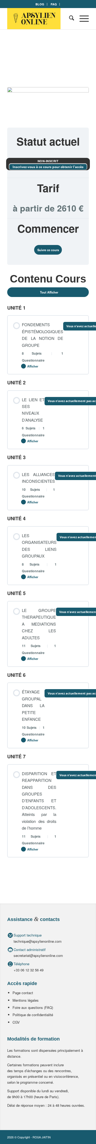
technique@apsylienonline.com (38, 941)
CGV (16, 1022)
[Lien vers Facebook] (77, 1137)
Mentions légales (26, 1000)
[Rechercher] (69, 18)
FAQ (54, 4)
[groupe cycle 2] (48, 104)
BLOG (39, 4)
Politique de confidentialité (33, 1014)
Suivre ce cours (48, 250)
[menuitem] (40, 4)
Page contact (23, 992)
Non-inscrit (48, 161)
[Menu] (81, 18)
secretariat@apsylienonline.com (38, 955)
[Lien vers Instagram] (85, 1137)
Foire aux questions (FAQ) (33, 1007)
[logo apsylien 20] (40, 18)
